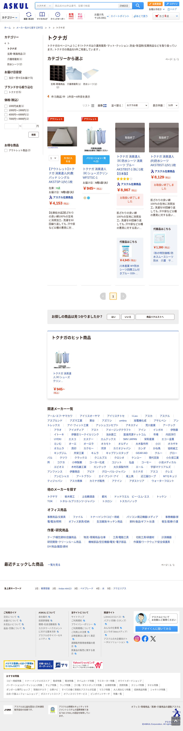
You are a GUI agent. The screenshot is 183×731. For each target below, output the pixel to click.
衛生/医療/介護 (170, 521)
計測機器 (167, 537)
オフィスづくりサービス (75, 694)
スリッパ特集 (137, 685)
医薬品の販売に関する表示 (83, 652)
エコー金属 (168, 439)
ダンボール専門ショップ (18, 690)
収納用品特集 (140, 690)
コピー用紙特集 (13, 681)
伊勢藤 (174, 429)
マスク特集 (104, 690)
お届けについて (11, 620)
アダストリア (136, 480)
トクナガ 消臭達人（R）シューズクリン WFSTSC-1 (95, 173)
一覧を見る (54, 564)
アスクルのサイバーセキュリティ (50, 637)
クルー (158, 453)
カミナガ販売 (97, 480)
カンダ (142, 448)
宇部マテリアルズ (161, 467)
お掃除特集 (110, 685)
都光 (104, 496)
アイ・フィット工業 (77, 425)
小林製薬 (77, 462)
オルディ (123, 443)
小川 (157, 443)
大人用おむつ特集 (122, 690)
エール (139, 467)
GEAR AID (141, 453)
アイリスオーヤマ (90, 415)
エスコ (72, 439)
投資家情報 (44, 620)
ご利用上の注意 (78, 632)
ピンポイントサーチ (100, 694)
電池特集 (69, 681)
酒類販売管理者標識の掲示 (83, 645)
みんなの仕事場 (111, 628)
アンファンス (54, 471)
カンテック (100, 467)
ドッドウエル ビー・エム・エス (131, 496)
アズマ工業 (76, 420)
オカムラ (59, 448)
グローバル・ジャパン (114, 471)
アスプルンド (54, 420)
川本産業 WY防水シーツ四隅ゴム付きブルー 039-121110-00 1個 (130, 269)
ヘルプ (173, 9)
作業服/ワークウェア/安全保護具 (151, 541)
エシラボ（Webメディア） (116, 632)
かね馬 (156, 448)
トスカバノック (128, 501)
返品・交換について (13, 628)
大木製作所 (142, 443)
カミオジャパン (122, 448)
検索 (138, 5)
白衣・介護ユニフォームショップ (22, 694)
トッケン (162, 496)
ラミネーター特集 (106, 681)
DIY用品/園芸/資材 (57, 546)
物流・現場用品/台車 (95, 537)
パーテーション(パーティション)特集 (24, 685)
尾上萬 (129, 476)
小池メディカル (167, 462)
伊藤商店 (75, 471)
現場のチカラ (39, 690)
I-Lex (135, 415)
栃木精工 (70, 496)
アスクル (165, 415)
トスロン (107, 501)
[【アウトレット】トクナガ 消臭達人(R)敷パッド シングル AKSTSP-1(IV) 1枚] (62, 137)
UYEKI (57, 439)
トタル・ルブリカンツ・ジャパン (77, 501)
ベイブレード (86, 588)
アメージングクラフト (118, 429)
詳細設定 (124, 6)
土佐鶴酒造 (88, 496)
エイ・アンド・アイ (109, 476)
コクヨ (61, 462)
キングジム (60, 453)
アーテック (169, 425)
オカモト (106, 443)
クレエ (169, 471)
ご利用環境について (81, 628)
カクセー (89, 448)
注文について (10, 617)
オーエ (72, 443)
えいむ (57, 443)
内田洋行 (171, 434)
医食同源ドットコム (134, 434)
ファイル (78, 516)
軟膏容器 (45, 588)
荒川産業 (150, 425)
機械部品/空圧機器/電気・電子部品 (107, 541)
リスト (86, 105)
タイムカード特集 (85, 681)
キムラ (95, 453)
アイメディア (76, 429)
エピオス (59, 467)
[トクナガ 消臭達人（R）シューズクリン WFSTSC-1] (96, 137)
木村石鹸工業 (78, 467)
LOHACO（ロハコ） (113, 617)
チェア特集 (51, 685)
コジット (117, 462)
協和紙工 (173, 448)
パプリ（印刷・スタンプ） (115, 620)
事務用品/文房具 (56, 516)
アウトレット (56, 119)
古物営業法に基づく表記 (83, 636)
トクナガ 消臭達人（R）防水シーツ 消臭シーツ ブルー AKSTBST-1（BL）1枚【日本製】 (130, 165)
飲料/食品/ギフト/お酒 (142, 521)
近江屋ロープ (148, 476)
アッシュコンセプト (107, 425)
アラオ (57, 429)
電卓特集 (57, 681)
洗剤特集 (123, 685)
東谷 (92, 420)
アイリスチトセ (116, 415)
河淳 (103, 448)
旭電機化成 (140, 420)
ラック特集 (65, 685)
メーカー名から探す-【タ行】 (29, 28)
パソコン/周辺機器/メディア (142, 516)
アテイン (117, 480)
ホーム (7, 28)
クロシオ (119, 457)
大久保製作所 (120, 467)
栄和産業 (149, 439)
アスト (95, 429)
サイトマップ (77, 617)
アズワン (107, 420)
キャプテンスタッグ (117, 453)
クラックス (81, 457)
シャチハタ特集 (157, 690)
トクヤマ (52, 496)
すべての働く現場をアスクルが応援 (79, 690)
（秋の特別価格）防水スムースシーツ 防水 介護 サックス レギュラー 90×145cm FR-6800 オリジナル (163, 257)
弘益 (131, 462)
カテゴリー (8, 17)
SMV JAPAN (130, 439)
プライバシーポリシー (82, 624)
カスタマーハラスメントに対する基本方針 (50, 630)
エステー (88, 439)
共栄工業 (79, 453)
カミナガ (138, 471)
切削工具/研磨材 (145, 537)
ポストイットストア (50, 694)
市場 (155, 434)
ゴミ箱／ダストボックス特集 (88, 685)
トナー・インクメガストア (37, 681)
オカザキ (173, 443)
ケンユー (137, 457)
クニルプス (100, 457)
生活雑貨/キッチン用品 (109, 521)
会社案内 (43, 617)
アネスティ (132, 425)
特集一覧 (117, 694)
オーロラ (89, 443)
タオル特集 (152, 685)
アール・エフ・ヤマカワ (59, 415)
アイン (142, 429)
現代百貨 (154, 457)
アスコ (154, 471)
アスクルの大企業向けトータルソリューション (115, 641)
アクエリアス (119, 588)
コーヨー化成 (96, 462)
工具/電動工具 (121, 537)
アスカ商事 (76, 480)
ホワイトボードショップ (130, 681)
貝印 (73, 448)
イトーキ (59, 434)
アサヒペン (160, 420)
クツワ (63, 457)
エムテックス (108, 439)
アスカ (148, 415)
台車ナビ (54, 690)
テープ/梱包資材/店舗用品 (61, 537)
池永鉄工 (111, 434)
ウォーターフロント (163, 480)
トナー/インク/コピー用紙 (104, 516)
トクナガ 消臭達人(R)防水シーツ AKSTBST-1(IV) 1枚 (163, 161)
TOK (50, 501)
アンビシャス (61, 476)
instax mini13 (65, 588)
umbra (123, 420)
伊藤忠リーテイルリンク (85, 434)
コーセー (146, 462)
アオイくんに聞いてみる (156, 628)
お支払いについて (12, 624)
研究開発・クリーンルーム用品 (64, 541)
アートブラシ (83, 476)
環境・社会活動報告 (48, 624)
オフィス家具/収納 (79, 521)
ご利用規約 (76, 620)
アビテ (91, 471)
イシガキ (158, 429)
